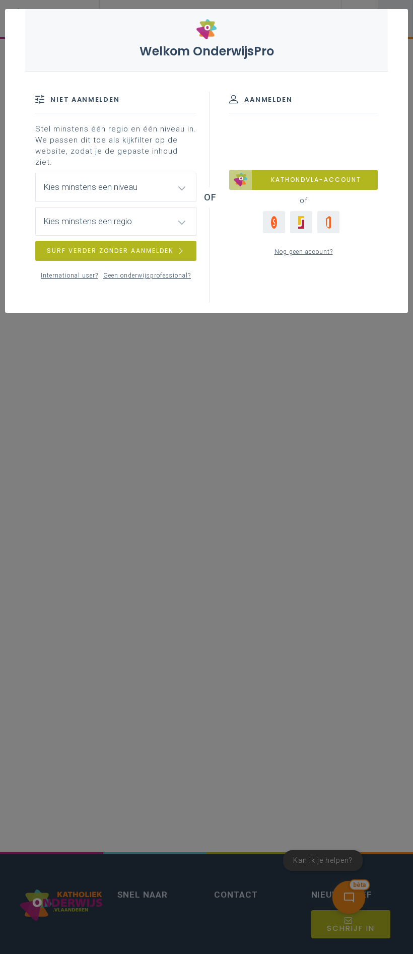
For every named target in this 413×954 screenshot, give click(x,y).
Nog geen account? (303, 251)
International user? (69, 275)
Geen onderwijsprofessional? (147, 275)
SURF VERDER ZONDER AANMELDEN (110, 250)
